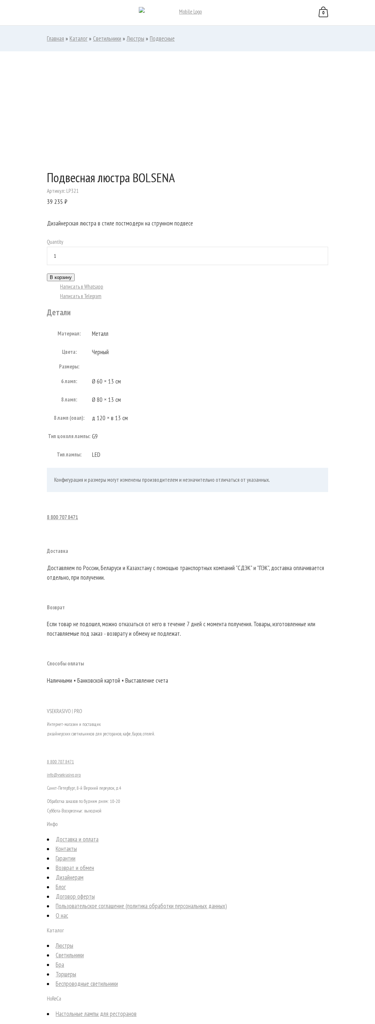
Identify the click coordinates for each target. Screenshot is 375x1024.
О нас (62, 915)
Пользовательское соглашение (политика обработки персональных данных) (141, 906)
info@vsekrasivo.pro (64, 775)
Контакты (66, 849)
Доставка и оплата (77, 839)
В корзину (61, 277)
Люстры (135, 38)
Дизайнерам (69, 877)
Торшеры (66, 974)
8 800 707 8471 (62, 517)
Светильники (107, 38)
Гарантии (65, 858)
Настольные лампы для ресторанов (96, 1014)
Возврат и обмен (75, 868)
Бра (60, 965)
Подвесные (162, 38)
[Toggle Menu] (14, 13)
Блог (61, 887)
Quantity (55, 241)
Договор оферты (75, 896)
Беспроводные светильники (87, 984)
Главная (55, 38)
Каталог (79, 38)
